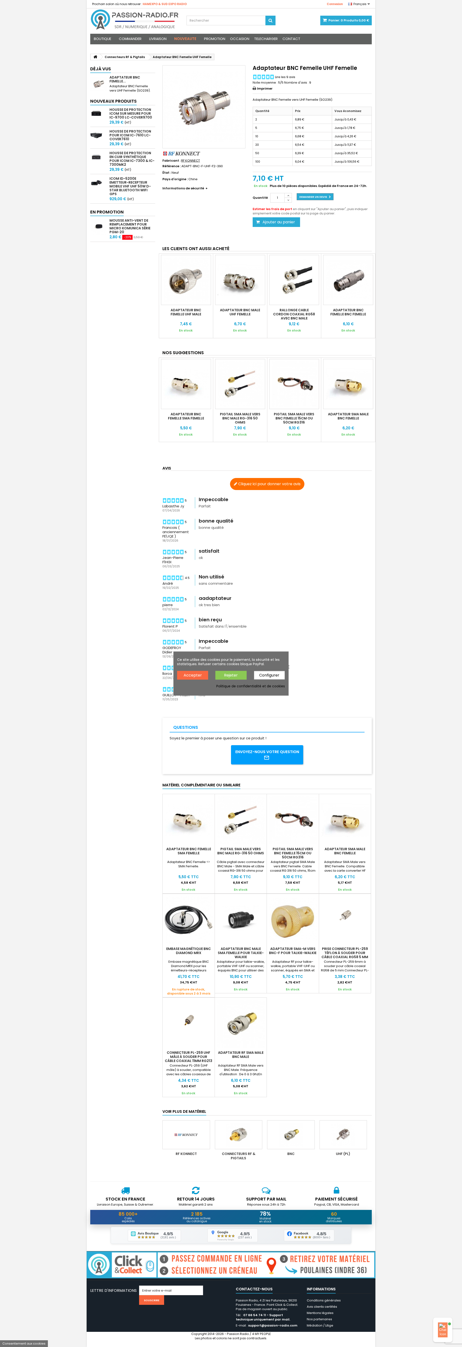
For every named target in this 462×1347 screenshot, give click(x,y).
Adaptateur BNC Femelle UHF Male (186, 312)
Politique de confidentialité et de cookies (250, 686)
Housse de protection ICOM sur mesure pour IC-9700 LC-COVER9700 (130, 113)
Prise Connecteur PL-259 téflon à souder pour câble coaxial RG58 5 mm (344, 952)
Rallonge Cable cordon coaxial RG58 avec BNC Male (294, 314)
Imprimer (265, 88)
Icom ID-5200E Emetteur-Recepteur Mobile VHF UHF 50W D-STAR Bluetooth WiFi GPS (130, 186)
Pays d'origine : (175, 179)
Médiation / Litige (320, 1325)
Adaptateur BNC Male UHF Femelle (240, 312)
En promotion (107, 212)
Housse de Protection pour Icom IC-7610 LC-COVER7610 (130, 135)
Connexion (335, 4)
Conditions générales (324, 1300)
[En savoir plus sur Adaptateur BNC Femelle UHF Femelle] (98, 83)
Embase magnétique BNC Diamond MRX (188, 950)
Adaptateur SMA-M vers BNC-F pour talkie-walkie (292, 950)
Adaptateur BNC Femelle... (124, 79)
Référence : (171, 166)
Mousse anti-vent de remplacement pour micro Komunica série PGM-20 (129, 226)
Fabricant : (171, 161)
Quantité (260, 197)
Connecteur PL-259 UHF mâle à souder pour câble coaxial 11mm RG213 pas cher (188, 1058)
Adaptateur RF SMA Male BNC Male (240, 1054)
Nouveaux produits (113, 101)
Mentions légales (320, 1313)
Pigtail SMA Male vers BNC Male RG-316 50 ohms (240, 418)
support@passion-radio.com (272, 1325)
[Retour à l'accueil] (95, 57)
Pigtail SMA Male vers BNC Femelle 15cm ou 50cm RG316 (294, 418)
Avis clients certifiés (322, 1306)
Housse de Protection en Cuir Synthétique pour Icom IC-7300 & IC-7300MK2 (131, 159)
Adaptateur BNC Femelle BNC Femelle (348, 312)
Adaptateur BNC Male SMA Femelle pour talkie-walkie (241, 952)
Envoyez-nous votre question (267, 752)
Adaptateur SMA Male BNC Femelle (348, 416)
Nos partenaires (319, 1319)
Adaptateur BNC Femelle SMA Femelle (186, 416)
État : (166, 173)
